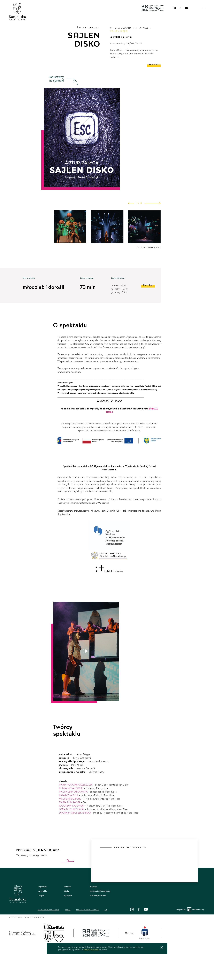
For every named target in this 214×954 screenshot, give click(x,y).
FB (180, 8)
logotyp (93, 886)
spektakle (142, 28)
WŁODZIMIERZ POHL (70, 798)
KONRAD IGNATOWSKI (71, 788)
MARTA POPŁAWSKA (70, 802)
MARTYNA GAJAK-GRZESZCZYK (76, 784)
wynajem (68, 895)
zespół (41, 895)
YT (186, 8)
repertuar (42, 886)
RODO (67, 910)
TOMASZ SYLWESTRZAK (72, 809)
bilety (66, 891)
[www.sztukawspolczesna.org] (109, 548)
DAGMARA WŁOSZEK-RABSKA (75, 812)
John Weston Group (196, 909)
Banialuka (17, 11)
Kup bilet (153, 64)
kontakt (67, 886)
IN (174, 8)
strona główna (121, 28)
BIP (106, 910)
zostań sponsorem (98, 895)
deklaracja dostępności (100, 891)
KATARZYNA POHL (69, 795)
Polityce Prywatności (91, 950)
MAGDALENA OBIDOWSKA (73, 791)
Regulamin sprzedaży (48, 910)
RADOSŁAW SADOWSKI (72, 805)
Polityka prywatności (87, 910)
